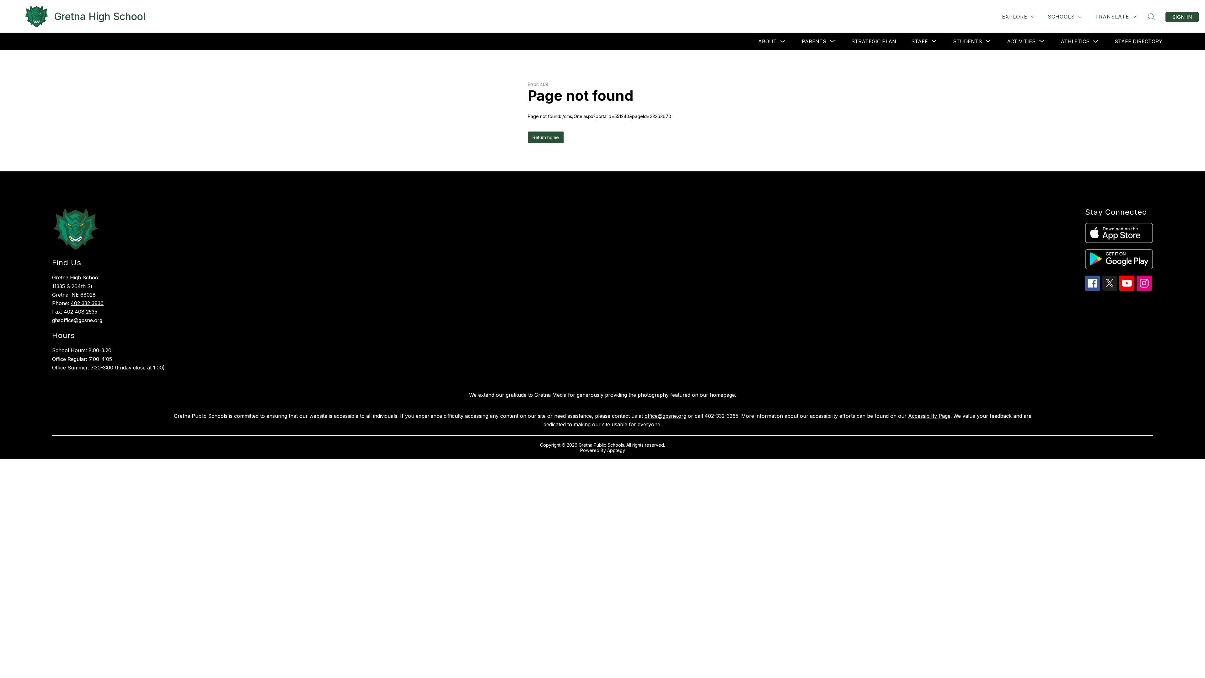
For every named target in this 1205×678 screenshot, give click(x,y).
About (767, 41)
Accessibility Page (929, 416)
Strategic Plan (873, 41)
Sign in (1182, 17)
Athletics (1075, 41)
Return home (546, 137)
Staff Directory (1138, 41)
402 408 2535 (80, 312)
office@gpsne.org (665, 416)
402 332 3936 (87, 303)
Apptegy (616, 450)
